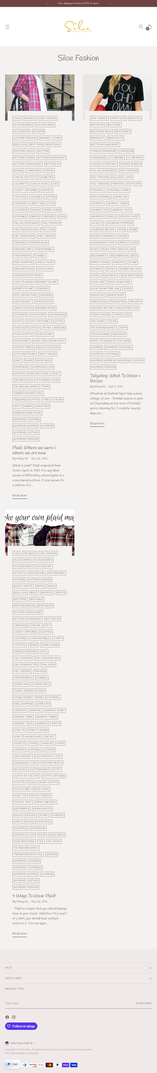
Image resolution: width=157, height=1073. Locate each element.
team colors (100, 314)
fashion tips (22, 249)
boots (61, 592)
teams (117, 314)
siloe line (97, 282)
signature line (130, 269)
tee (128, 314)
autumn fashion (24, 138)
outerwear (57, 314)
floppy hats (41, 684)
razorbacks (119, 256)
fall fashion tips (25, 664)
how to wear (38, 730)
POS (7, 1053)
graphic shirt (55, 710)
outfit (18, 321)
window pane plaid (27, 413)
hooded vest (129, 216)
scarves (97, 269)
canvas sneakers (103, 151)
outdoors (38, 314)
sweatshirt (116, 295)
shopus (18, 373)
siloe (94, 275)
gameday (97, 203)
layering (46, 295)
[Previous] (47, 3)
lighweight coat (103, 242)
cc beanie (117, 157)
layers (122, 236)
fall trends (46, 236)
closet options (24, 190)
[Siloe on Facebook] (7, 1018)
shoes (111, 269)
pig (136, 242)
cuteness (20, 210)
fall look (48, 229)
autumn (38, 131)
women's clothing (26, 419)
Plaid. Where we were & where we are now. (34, 450)
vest (16, 406)
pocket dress (23, 347)
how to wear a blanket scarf (35, 282)
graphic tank (23, 717)
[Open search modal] (141, 26)
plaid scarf (44, 334)
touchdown (100, 334)
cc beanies (135, 157)
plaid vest (57, 341)
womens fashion (25, 439)
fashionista (21, 256)
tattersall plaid (47, 380)
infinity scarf (23, 288)
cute (51, 203)
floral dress (22, 691)
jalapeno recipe (102, 229)
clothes (46, 190)
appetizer (118, 118)
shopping (20, 828)
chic (55, 184)
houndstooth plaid (27, 275)
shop (28, 360)
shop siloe (43, 360)
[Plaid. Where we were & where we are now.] (39, 97)
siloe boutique (38, 373)
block (40, 586)
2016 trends (47, 118)
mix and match (52, 763)
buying (18, 170)
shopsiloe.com (42, 367)
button (43, 151)
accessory (21, 131)
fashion (19, 242)
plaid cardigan (54, 328)
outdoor (20, 314)
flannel (40, 256)
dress (34, 216)
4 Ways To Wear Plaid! (33, 896)
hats (56, 723)
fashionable (44, 249)
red (134, 256)
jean (121, 229)
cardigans (98, 157)
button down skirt (27, 164)
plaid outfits (23, 334)
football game (118, 190)
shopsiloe (20, 367)
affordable (56, 573)
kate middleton (24, 295)
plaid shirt (21, 341)
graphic (35, 710)
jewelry (43, 288)
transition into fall (28, 393)
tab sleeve (98, 301)
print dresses (46, 802)
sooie (127, 288)
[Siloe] (78, 26)
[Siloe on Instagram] (14, 1018)
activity (19, 573)
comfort (110, 164)
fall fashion (51, 223)
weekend (119, 334)
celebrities (45, 177)
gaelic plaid (45, 262)
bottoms (36, 144)
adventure (37, 573)
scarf (133, 262)
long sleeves (23, 308)
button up (52, 164)
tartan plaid (22, 380)
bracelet (97, 138)
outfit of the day (26, 776)
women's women (25, 426)
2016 (16, 118)
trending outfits (26, 400)
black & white (23, 586)
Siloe (28, 1049)
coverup (19, 203)
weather (42, 406)
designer (20, 216)
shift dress (47, 354)
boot (34, 592)
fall (44, 651)
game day (120, 197)
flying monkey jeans (28, 697)
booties (135, 118)
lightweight (22, 301)
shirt (17, 360)
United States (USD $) (21, 1043)
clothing (20, 197)
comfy (57, 638)
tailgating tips (127, 308)
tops (45, 386)
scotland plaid (24, 354)
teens (112, 321)
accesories (21, 560)
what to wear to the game (110, 341)
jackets (97, 223)
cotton (50, 197)
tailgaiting (118, 301)
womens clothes (25, 432)
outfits (57, 321)
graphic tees (121, 210)
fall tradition (23, 236)
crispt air (37, 203)
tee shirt (97, 321)
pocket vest (22, 802)
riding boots (42, 808)
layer (60, 743)
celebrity (20, 184)
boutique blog (23, 151)
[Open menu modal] (7, 26)
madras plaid (45, 308)
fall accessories (25, 223)
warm (28, 406)
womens (47, 426)
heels (112, 216)
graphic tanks (117, 203)
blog (52, 586)
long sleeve (44, 301)
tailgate (135, 301)
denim (35, 210)
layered (19, 749)
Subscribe (144, 1003)
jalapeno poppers (119, 223)
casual (49, 170)
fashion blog (38, 242)
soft (56, 373)
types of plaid (52, 400)
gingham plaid (23, 269)
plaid (36, 328)
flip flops (134, 184)
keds (94, 236)
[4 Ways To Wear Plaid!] (39, 533)
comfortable (39, 638)
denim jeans (51, 210)
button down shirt (51, 157)
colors (35, 197)
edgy (62, 216)
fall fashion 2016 (25, 229)
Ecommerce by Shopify (26, 1053)
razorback (99, 256)
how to (19, 730)
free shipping (23, 262)
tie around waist (25, 386)
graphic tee (99, 210)
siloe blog (109, 275)
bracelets (115, 138)
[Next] (109, 3)
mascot (124, 242)
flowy (40, 691)
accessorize (45, 125)
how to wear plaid (27, 736)
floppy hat (21, 684)
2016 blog (29, 118)
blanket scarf (50, 138)
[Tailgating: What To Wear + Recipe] (117, 97)
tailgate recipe (102, 308)
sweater (97, 295)
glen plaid (44, 269)
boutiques (122, 131)
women (96, 347)
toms (123, 328)
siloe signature (119, 282)
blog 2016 (20, 144)
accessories (22, 125)
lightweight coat (48, 756)
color (95, 164)
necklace (20, 769)
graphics (97, 216)
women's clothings (105, 354)
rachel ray (127, 249)
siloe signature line (105, 288)
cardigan (33, 170)
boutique (53, 144)
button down (23, 157)
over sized (21, 328)
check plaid (39, 184)
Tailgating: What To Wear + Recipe (115, 378)
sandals (119, 262)
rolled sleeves (48, 347)
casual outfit (23, 177)
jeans (132, 229)
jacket (50, 736)
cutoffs (19, 645)
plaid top (39, 341)
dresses (49, 216)
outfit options (37, 321)
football (97, 190)
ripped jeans (100, 262)
